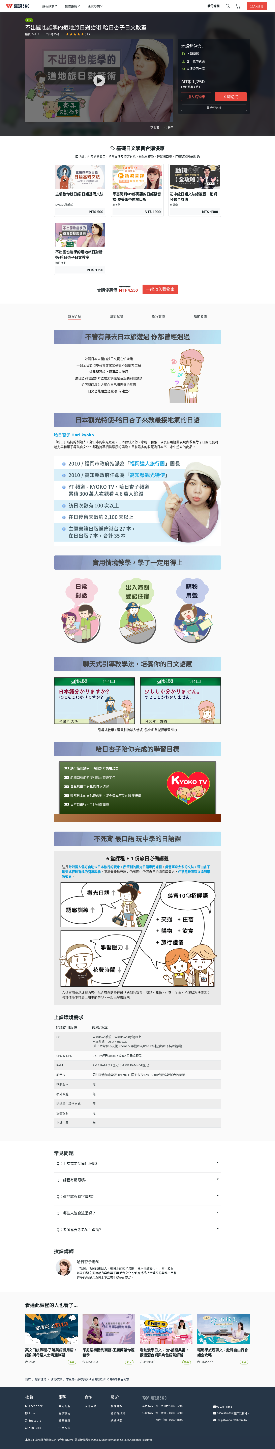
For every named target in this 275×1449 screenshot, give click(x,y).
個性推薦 (71, 6)
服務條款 (116, 1406)
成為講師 (90, 1406)
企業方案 (64, 1428)
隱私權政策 (118, 1413)
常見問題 (64, 1406)
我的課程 (214, 6)
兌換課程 (64, 1413)
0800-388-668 (225, 1413)
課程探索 (48, 6)
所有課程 (40, 1379)
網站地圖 (116, 1420)
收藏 (156, 127)
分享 (170, 127)
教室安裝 (64, 1420)
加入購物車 (196, 96)
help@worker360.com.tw (232, 1420)
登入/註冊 (257, 6)
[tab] (74, 316)
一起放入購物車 (160, 289)
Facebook (36, 1406)
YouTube (35, 1428)
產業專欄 (94, 6)
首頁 (28, 1379)
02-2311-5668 (224, 1406)
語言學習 (56, 1379)
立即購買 (230, 96)
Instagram (36, 1420)
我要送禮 (215, 108)
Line (32, 1413)
